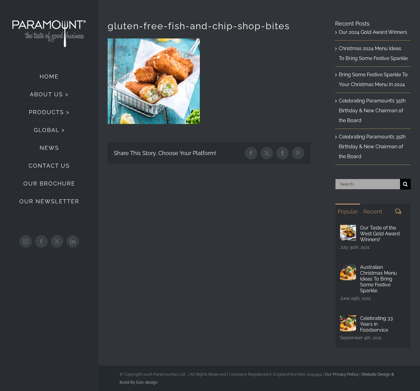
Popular (348, 211)
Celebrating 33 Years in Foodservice (376, 324)
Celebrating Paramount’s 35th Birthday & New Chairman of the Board (372, 110)
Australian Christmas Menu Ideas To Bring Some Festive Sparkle (378, 278)
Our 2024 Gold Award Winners (373, 32)
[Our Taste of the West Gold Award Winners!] (348, 230)
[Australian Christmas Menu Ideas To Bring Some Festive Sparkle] (348, 269)
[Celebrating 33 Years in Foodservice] (348, 320)
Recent (372, 211)
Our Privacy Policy (342, 374)
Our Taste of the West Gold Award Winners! (380, 233)
